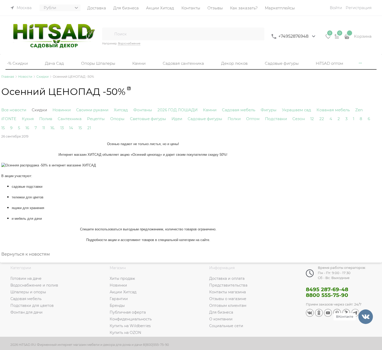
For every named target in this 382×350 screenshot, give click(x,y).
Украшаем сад (296, 109)
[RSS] (129, 94)
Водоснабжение (129, 43)
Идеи (177, 118)
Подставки (276, 118)
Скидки (39, 109)
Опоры (117, 118)
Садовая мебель (238, 109)
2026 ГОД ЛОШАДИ (177, 109)
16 (27, 127)
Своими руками (92, 109)
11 (43, 127)
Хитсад (121, 109)
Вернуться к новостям (25, 254)
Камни (209, 109)
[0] (328, 38)
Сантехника (70, 118)
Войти (336, 7)
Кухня (28, 118)
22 (321, 118)
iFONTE (8, 118)
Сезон (298, 118)
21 (89, 127)
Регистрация (359, 7)
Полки (234, 118)
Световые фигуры (148, 118)
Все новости (13, 109)
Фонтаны (142, 109)
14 (71, 127)
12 (312, 118)
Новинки (61, 109)
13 (62, 127)
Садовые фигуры (205, 118)
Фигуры (268, 109)
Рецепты (96, 118)
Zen (359, 109)
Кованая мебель (333, 109)
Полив (45, 118)
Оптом (253, 118)
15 (3, 127)
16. (52, 127)
